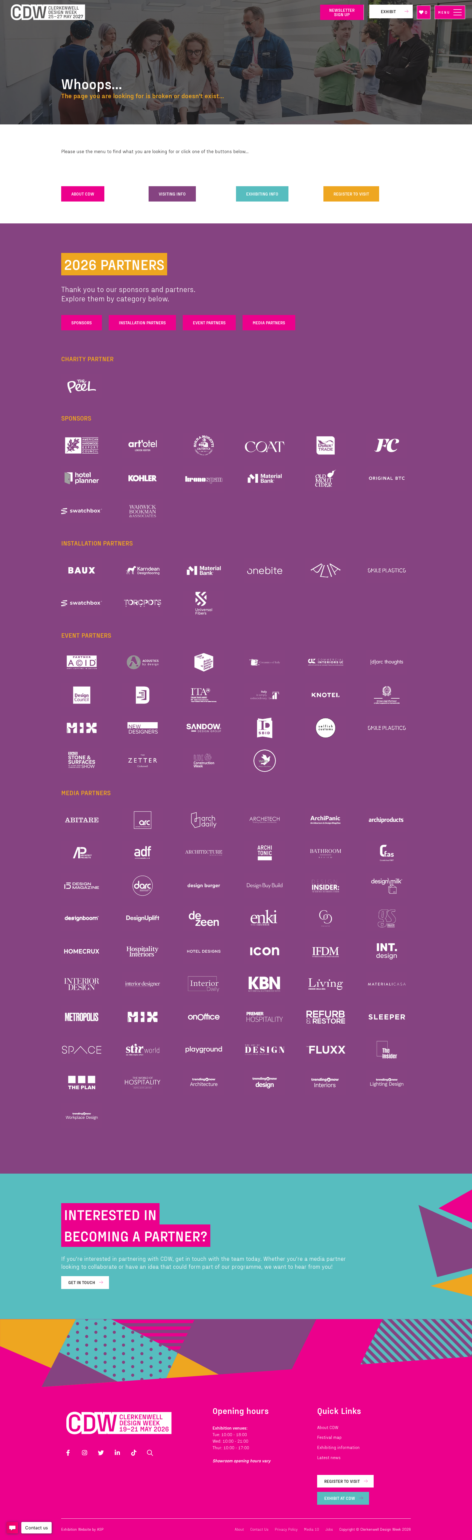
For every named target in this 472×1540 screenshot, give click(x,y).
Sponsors (81, 322)
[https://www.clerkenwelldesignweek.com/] (161, 12)
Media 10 (311, 1529)
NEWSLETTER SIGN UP (342, 12)
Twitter (101, 1453)
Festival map (329, 1437)
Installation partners (142, 322)
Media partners (269, 322)
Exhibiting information (338, 1447)
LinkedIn (117, 1453)
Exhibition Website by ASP (82, 1529)
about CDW (82, 193)
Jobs (329, 1529)
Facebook (68, 1453)
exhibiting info (262, 193)
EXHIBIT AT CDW (339, 1498)
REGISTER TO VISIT (351, 193)
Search (150, 1453)
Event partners (209, 322)
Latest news (329, 1457)
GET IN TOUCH (81, 1282)
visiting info (172, 193)
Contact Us (259, 1529)
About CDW (327, 1427)
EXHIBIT (388, 11)
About (239, 1529)
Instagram (84, 1453)
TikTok (133, 1453)
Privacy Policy (286, 1529)
